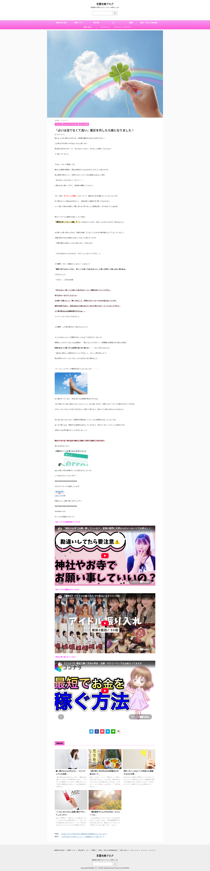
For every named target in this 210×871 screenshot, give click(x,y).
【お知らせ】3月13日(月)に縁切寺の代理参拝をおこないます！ (84, 834)
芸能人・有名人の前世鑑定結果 (148, 23)
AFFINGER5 (125, 868)
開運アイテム (78, 22)
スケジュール (105, 27)
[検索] (114, 13)
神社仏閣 (96, 22)
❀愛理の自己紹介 (61, 22)
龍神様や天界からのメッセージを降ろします (105, 860)
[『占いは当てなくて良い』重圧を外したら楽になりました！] (108, 731)
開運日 (131, 22)
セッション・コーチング (122, 27)
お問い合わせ (87, 27)
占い (113, 22)
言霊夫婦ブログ (105, 4)
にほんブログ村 (60, 495)
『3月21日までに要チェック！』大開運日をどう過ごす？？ (83, 837)
